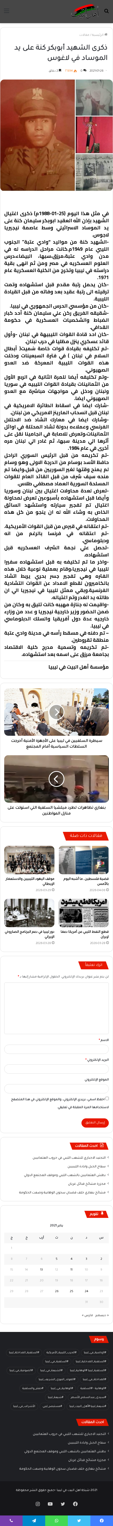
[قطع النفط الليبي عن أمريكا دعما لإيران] (84, 913)
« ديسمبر (102, 1315)
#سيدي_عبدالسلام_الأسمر (88, 1397)
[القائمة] (6, 13)
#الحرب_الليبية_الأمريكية (61, 1352)
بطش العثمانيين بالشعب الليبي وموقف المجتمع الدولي (65, 1175)
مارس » (87, 1315)
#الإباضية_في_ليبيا (95, 1352)
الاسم (104, 1040)
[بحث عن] (106, 13)
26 (57, 1291)
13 (41, 1270)
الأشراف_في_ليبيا (24, 1406)
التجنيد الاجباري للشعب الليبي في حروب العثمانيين (69, 1158)
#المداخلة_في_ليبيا (94, 1379)
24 (86, 1291)
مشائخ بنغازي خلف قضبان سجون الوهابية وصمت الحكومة (62, 1193)
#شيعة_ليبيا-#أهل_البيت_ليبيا (87, 1406)
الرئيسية (98, 35)
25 (71, 1291)
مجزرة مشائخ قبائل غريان (87, 1184)
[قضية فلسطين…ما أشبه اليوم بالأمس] (84, 860)
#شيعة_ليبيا (55, 1397)
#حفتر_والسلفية (32, 1388)
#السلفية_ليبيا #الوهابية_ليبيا (88, 1370)
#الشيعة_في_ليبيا (51, 1370)
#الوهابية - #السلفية (93, 1388)
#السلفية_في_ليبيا (56, 1361)
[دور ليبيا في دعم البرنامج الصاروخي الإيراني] (29, 913)
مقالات (84, 35)
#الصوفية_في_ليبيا (21, 1370)
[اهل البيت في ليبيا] (85, 11)
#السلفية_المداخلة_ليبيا (24, 1352)
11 (71, 1270)
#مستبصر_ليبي (52, 1406)
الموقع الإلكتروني (97, 1080)
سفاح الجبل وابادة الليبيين (87, 1167)
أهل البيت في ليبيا (88, 199)
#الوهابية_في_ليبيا (62, 1388)
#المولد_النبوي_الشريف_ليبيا (57, 1379)
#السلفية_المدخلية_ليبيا (91, 1361)
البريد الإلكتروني (97, 1060)
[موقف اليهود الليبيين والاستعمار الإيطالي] (29, 860)
